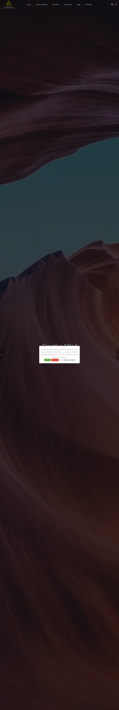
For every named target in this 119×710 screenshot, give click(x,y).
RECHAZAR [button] (55, 360)
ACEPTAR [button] (47, 360)
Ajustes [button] (61, 360)
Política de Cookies (69, 360)
